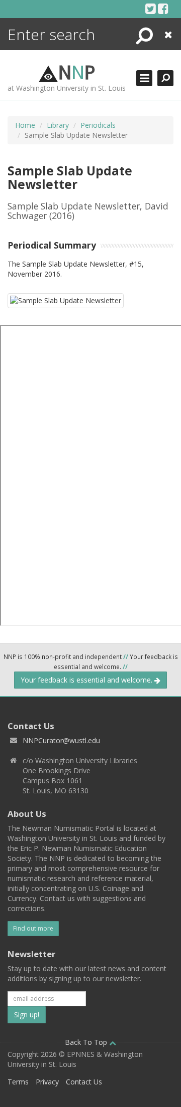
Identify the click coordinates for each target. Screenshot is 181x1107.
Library (58, 125)
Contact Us (84, 1081)
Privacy (47, 1081)
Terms (18, 1081)
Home (25, 125)
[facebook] (163, 9)
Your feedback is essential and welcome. (87, 680)
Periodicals (98, 125)
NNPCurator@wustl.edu (61, 740)
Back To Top (87, 1042)
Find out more (33, 928)
